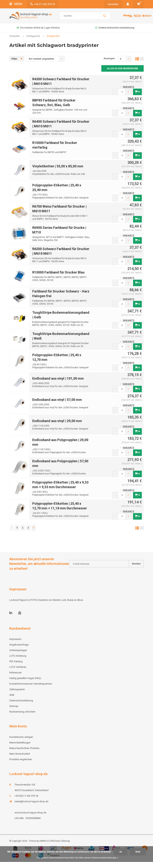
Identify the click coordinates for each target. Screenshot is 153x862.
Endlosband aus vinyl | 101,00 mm (58, 378)
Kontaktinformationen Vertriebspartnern (30, 683)
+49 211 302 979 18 (44, 4)
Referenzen (15, 672)
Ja (120, 851)
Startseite (14, 36)
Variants (128, 87)
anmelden (113, 4)
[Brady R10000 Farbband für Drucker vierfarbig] (19, 148)
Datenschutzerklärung (21, 700)
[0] (138, 4)
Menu (17, 4)
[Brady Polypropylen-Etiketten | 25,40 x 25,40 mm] (19, 191)
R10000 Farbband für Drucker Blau (58, 272)
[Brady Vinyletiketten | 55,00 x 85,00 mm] (19, 169)
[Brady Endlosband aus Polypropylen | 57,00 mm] (19, 466)
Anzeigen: (109, 58)
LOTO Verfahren (17, 667)
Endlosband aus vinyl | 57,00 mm (57, 400)
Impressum (15, 639)
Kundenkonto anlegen (21, 737)
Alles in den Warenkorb (122, 68)
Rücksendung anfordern (22, 711)
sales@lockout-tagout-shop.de (31, 801)
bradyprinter (53, 36)
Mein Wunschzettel (19, 753)
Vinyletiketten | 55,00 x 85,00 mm (57, 166)
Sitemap (13, 706)
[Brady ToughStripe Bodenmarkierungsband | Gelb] (19, 318)
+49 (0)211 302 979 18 (26, 795)
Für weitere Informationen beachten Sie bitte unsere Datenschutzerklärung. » (77, 857)
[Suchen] (104, 16)
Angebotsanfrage (116, 27)
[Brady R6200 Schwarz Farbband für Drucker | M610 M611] (19, 254)
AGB (11, 695)
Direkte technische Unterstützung (40, 27)
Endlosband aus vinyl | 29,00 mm (57, 421)
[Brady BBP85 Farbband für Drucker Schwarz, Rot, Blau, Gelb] (19, 106)
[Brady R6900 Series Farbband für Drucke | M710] (19, 233)
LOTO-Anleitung (17, 655)
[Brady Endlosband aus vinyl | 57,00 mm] (19, 403)
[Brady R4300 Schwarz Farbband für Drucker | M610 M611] (19, 84)
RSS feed (55, 841)
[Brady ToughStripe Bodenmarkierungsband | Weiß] (19, 339)
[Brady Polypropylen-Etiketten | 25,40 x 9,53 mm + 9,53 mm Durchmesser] (19, 488)
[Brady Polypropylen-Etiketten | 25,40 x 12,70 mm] (19, 360)
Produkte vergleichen (20, 759)
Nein (137, 851)
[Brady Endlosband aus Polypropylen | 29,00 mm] (19, 445)
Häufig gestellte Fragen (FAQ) (25, 678)
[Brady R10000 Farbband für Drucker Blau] (19, 275)
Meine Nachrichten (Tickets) (24, 748)
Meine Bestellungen (19, 742)
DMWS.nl (44, 841)
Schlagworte (33, 36)
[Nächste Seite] (34, 528)
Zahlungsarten (17, 689)
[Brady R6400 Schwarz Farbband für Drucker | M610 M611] (19, 127)
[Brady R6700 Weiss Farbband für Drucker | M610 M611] (19, 212)
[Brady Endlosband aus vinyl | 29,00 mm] (19, 424)
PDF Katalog (16, 661)
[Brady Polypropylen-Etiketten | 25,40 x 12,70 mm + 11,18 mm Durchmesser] (19, 509)
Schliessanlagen (18, 650)
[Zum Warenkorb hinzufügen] (137, 92)
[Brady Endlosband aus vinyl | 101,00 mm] (19, 382)
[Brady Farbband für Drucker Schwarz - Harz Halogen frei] (19, 297)
